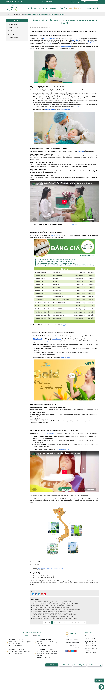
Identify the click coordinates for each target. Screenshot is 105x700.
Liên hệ (95, 8)
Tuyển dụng (75, 2)
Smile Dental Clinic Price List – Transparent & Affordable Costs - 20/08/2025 (54, 617)
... (69, 622)
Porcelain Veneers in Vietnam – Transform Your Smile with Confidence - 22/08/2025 (56, 609)
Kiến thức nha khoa (76, 8)
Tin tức (88, 8)
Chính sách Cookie (90, 652)
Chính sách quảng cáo (91, 636)
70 (75, 622)
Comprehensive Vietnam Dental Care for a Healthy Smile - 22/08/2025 (53, 613)
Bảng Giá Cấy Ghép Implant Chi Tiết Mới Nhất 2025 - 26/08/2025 (51, 607)
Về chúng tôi (35, 8)
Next (79, 622)
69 (72, 622)
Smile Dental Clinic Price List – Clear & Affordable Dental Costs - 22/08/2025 (54, 615)
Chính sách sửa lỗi (90, 645)
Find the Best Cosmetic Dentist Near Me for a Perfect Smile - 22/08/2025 (53, 611)
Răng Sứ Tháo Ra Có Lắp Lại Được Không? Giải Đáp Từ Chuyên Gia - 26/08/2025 (55, 604)
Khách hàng (62, 8)
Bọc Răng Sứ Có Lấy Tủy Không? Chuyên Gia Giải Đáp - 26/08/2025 (52, 602)
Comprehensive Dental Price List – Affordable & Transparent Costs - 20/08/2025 (56, 618)
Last (84, 622)
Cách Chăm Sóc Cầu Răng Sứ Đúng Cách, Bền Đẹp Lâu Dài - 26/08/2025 (53, 605)
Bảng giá (53, 8)
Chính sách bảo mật (91, 638)
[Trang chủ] (28, 8)
